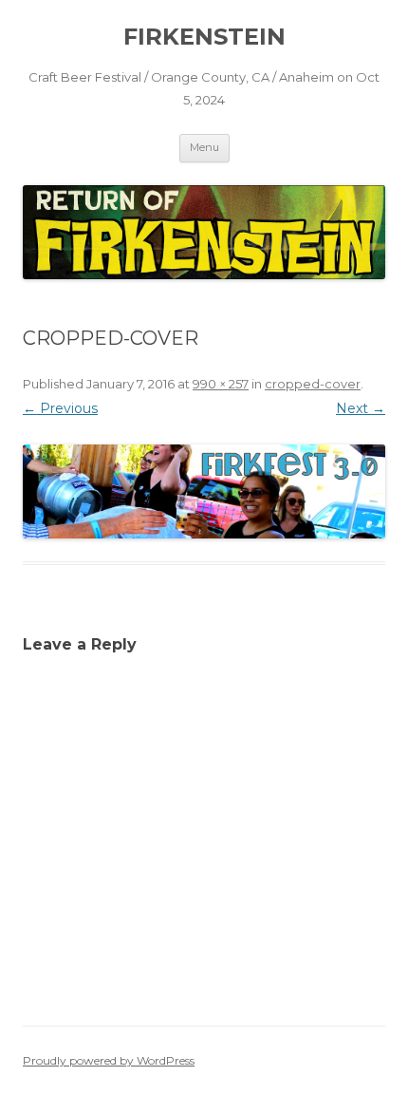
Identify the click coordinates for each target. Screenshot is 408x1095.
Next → (360, 408)
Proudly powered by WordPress (109, 1060)
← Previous (60, 408)
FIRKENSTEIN (204, 36)
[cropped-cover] (204, 491)
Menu (204, 147)
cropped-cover (313, 383)
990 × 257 (221, 383)
